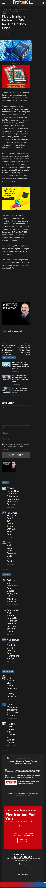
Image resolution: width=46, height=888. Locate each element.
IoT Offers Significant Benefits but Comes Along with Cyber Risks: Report (12, 523)
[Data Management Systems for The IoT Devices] (4, 704)
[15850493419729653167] (16, 87)
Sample (17, 834)
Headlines (10, 9)
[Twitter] (27, 795)
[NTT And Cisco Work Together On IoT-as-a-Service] (6, 390)
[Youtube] (29, 795)
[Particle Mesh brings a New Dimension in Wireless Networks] (4, 723)
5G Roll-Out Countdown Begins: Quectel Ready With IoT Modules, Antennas (12, 591)
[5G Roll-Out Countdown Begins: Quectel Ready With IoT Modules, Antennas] (4, 580)
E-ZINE (25, 874)
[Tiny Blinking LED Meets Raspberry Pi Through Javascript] (4, 677)
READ (23, 874)
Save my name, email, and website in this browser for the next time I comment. (15, 446)
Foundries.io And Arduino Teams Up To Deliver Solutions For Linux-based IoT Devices (13, 621)
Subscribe (28, 834)
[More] (26, 37)
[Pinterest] (21, 37)
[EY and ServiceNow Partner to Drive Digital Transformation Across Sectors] (6, 364)
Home (4, 9)
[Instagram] (18, 795)
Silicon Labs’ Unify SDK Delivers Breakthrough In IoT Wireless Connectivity (8, 350)
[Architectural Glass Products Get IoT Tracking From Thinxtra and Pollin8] (4, 640)
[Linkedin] (20, 795)
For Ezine (23, 841)
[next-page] (7, 399)
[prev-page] (3, 399)
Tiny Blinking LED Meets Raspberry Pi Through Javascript (12, 686)
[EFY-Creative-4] (23, 887)
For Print (28, 835)
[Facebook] (11, 37)
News (4, 13)
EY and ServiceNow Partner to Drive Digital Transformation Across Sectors (13, 496)
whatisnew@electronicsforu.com (27, 793)
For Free (17, 835)
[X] (16, 37)
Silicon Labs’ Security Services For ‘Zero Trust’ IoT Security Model (24, 350)
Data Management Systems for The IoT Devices (13, 709)
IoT (9, 331)
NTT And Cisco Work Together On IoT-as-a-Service (20, 390)
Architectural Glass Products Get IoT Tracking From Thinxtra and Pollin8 (13, 649)
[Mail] (22, 795)
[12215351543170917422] (16, 325)
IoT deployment (16, 331)
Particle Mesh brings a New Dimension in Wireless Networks (12, 733)
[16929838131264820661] (16, 210)
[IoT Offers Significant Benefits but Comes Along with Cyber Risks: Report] (6, 377)
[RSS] (25, 795)
